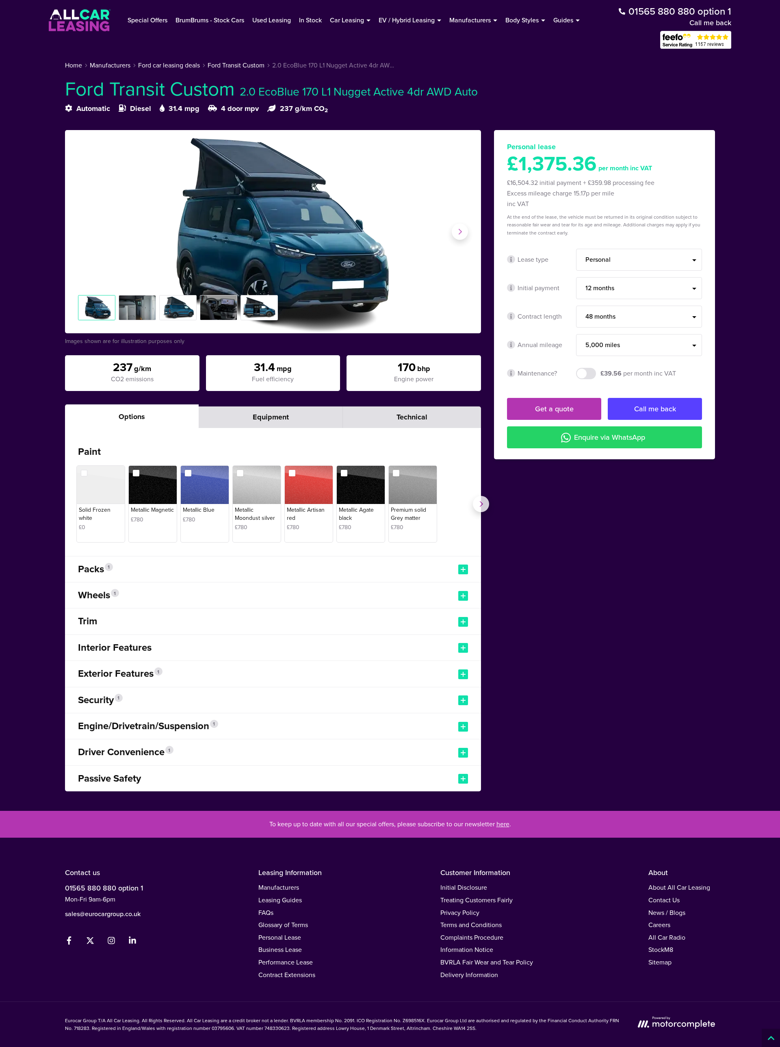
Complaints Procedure (471, 937)
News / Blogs (666, 912)
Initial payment (538, 287)
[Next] (481, 504)
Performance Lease (285, 962)
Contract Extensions (286, 974)
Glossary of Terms (283, 924)
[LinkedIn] (132, 942)
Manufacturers (278, 887)
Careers (659, 924)
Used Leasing (271, 19)
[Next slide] (460, 232)
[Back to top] (771, 1038)
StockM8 (660, 949)
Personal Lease (279, 937)
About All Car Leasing (679, 887)
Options (132, 416)
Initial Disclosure (463, 887)
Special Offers (147, 19)
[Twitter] (90, 942)
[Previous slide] (86, 232)
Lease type (533, 259)
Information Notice (466, 949)
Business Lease (280, 949)
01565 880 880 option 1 (104, 888)
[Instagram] (111, 942)
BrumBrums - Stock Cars (210, 19)
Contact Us (664, 899)
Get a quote (554, 409)
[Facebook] (69, 942)
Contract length (540, 316)
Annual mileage (540, 344)
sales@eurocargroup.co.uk (103, 913)
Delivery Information (469, 974)
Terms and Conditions (471, 924)
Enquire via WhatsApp (609, 437)
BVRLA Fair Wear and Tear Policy (486, 962)
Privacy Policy (459, 912)
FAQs (265, 912)
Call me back (710, 22)
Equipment (271, 417)
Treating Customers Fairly (476, 899)
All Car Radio (666, 937)
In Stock (310, 19)
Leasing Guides (280, 899)
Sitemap (660, 962)
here (502, 823)
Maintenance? (537, 373)
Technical (411, 417)
